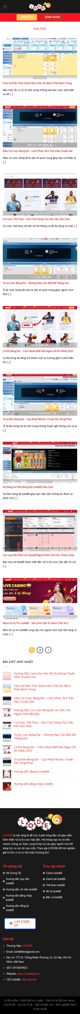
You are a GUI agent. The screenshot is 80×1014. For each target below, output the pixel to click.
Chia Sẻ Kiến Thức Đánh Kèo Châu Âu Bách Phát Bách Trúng (37, 83)
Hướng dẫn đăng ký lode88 (31, 771)
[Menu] (5, 6)
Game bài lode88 (55, 879)
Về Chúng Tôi (13, 873)
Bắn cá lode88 (54, 897)
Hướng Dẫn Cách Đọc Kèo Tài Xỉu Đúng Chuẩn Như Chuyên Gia (44, 675)
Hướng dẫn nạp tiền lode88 (17, 881)
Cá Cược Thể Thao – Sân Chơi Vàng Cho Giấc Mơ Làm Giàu (36, 219)
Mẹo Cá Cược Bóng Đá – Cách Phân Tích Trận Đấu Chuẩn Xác (38, 151)
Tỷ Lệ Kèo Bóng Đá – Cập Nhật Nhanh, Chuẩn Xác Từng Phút (37, 419)
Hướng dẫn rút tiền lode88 (21, 889)
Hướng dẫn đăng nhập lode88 (33, 783)
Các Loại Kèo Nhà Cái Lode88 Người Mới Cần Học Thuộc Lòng (38, 555)
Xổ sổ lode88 (53, 891)
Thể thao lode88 (55, 885)
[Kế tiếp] (48, 650)
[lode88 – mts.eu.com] (40, 6)
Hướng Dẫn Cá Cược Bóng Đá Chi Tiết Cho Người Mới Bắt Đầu (42, 712)
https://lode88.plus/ (29, 973)
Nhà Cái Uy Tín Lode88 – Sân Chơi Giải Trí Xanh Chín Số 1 (36, 623)
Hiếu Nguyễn (29, 979)
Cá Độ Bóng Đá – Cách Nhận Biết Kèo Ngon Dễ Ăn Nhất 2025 (38, 351)
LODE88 (8, 835)
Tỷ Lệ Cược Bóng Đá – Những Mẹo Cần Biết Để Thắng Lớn (36, 283)
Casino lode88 (54, 873)
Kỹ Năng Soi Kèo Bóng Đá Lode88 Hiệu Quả (28, 487)
